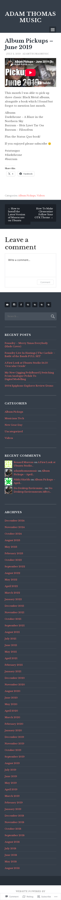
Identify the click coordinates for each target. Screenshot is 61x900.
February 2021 (14, 664)
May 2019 (11, 782)
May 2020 (11, 704)
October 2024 (13, 533)
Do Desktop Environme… (29, 488)
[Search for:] (31, 316)
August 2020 (12, 691)
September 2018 (15, 835)
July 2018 (10, 848)
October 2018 (13, 828)
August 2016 (12, 868)
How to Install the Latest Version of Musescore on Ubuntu (16, 214)
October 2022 (13, 559)
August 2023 (12, 540)
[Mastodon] (35, 305)
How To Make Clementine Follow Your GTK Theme (44, 213)
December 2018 (14, 815)
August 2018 (12, 841)
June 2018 (11, 854)
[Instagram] (15, 305)
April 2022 (11, 586)
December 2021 (14, 605)
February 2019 (14, 802)
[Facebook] (21, 305)
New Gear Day (14, 424)
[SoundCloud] (28, 305)
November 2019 (14, 743)
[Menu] (52, 30)
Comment (45, 282)
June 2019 (11, 776)
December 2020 (15, 677)
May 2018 (11, 861)
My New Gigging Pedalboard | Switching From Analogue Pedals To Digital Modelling (29, 376)
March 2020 (12, 717)
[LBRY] (42, 305)
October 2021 (13, 618)
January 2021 (13, 671)
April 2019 (11, 789)
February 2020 (14, 723)
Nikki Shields (22, 479)
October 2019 (13, 750)
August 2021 (12, 632)
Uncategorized (14, 431)
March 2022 (12, 592)
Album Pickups (27, 195)
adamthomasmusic (36, 54)
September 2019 (15, 756)
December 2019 (14, 736)
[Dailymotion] (49, 305)
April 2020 (11, 710)
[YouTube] (8, 305)
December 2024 (14, 520)
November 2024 (15, 527)
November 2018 (14, 822)
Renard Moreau (23, 462)
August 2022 (12, 573)
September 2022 (15, 566)
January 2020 (13, 730)
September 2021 (15, 625)
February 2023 (14, 553)
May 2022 (11, 579)
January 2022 (13, 599)
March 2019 (12, 795)
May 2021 (11, 651)
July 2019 (10, 769)
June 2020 (11, 697)
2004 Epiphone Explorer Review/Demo (29, 385)
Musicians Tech (14, 418)
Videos (41, 195)
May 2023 (11, 546)
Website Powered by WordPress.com (30, 892)
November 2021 (14, 612)
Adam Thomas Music (30, 17)
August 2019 (12, 763)
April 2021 (11, 658)
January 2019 (13, 809)
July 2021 (10, 638)
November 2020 (15, 684)
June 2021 (11, 645)
